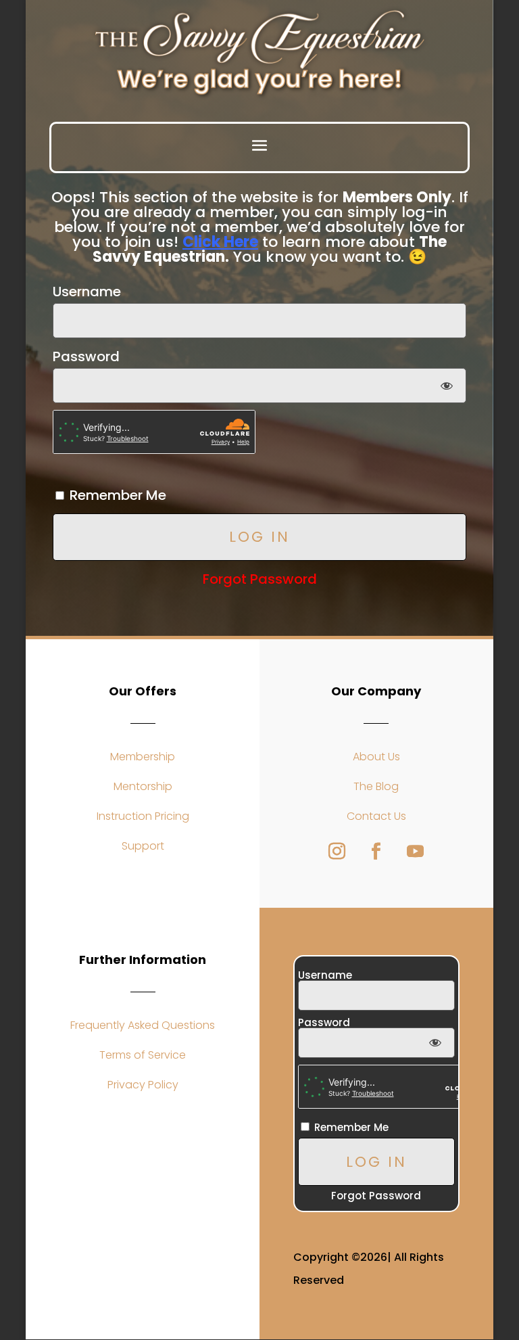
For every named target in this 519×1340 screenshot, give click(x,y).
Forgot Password (260, 579)
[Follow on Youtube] (415, 852)
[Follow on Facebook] (376, 852)
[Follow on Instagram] (337, 852)
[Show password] (447, 385)
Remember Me (116, 495)
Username (87, 291)
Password (86, 356)
